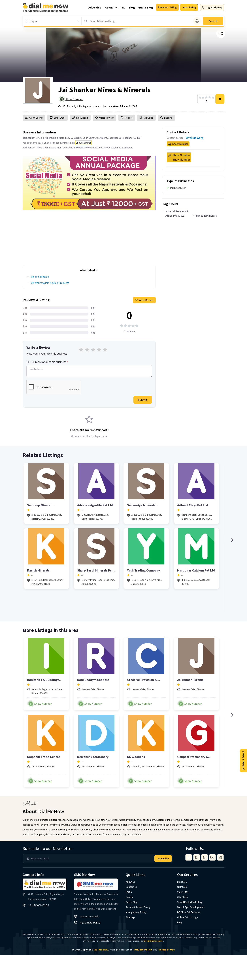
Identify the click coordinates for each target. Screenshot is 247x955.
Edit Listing (82, 117)
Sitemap (130, 917)
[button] (167, 7)
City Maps (182, 897)
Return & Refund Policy (138, 907)
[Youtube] (212, 857)
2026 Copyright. (92, 949)
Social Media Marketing (189, 902)
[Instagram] (220, 857)
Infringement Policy (136, 912)
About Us (130, 881)
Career (129, 897)
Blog (132, 7)
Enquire (168, 117)
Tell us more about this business (47, 362)
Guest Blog (145, 7)
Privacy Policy (143, 949)
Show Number (74, 99)
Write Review (106, 117)
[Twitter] (196, 857)
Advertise (94, 7)
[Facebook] (188, 857)
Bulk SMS (182, 881)
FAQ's (129, 892)
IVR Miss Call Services (188, 912)
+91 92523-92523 (38, 905)
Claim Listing (36, 117)
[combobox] (29, 21)
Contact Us (131, 886)
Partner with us (115, 7)
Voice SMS (182, 892)
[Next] (232, 540)
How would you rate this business (46, 353)
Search (213, 21)
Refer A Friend (243, 758)
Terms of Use (166, 949)
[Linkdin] (204, 857)
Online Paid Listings (187, 917)
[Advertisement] (89, 235)
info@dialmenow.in (153, 941)
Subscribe (163, 858)
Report (128, 117)
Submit (142, 400)
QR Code (148, 117)
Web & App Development (190, 907)
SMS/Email (59, 117)
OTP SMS (182, 886)
